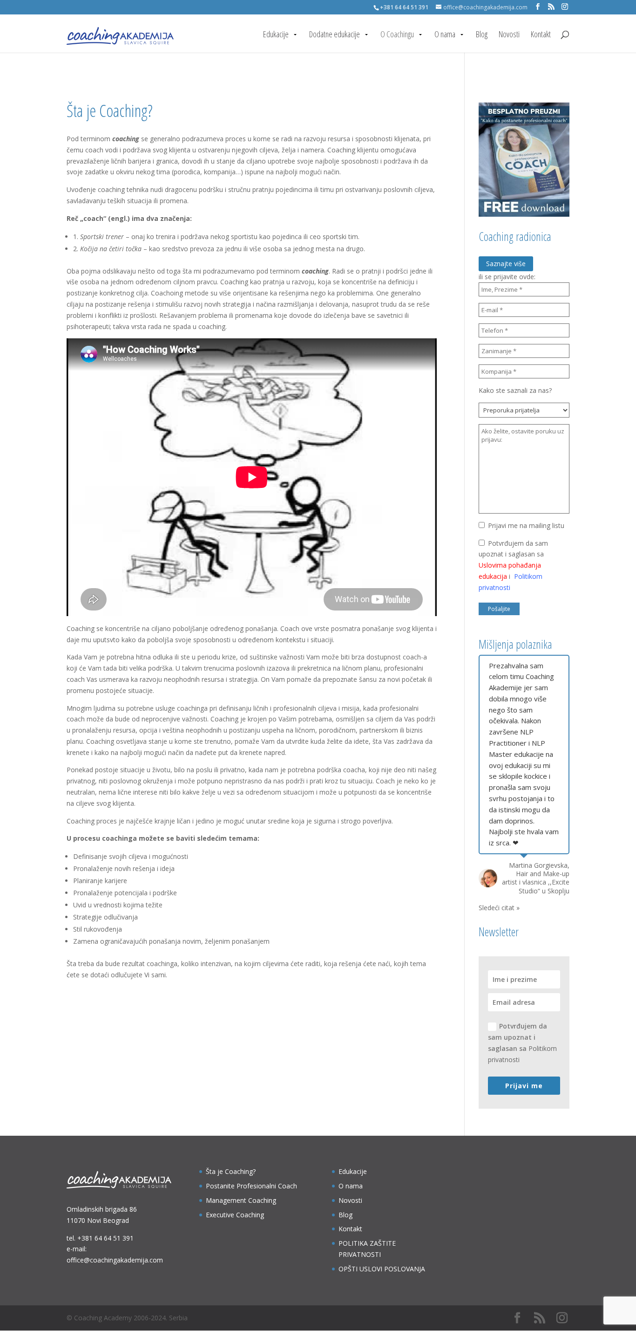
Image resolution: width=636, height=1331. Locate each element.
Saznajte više (506, 263)
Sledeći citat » (499, 907)
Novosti (509, 35)
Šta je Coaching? (231, 1171)
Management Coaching (241, 1200)
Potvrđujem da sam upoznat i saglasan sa (522, 1042)
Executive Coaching (235, 1214)
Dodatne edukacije (334, 35)
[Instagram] (565, 6)
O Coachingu (397, 35)
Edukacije (276, 35)
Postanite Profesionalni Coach (251, 1185)
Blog (481, 35)
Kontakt (541, 35)
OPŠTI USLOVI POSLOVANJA (381, 1268)
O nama (444, 35)
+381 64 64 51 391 (105, 1238)
